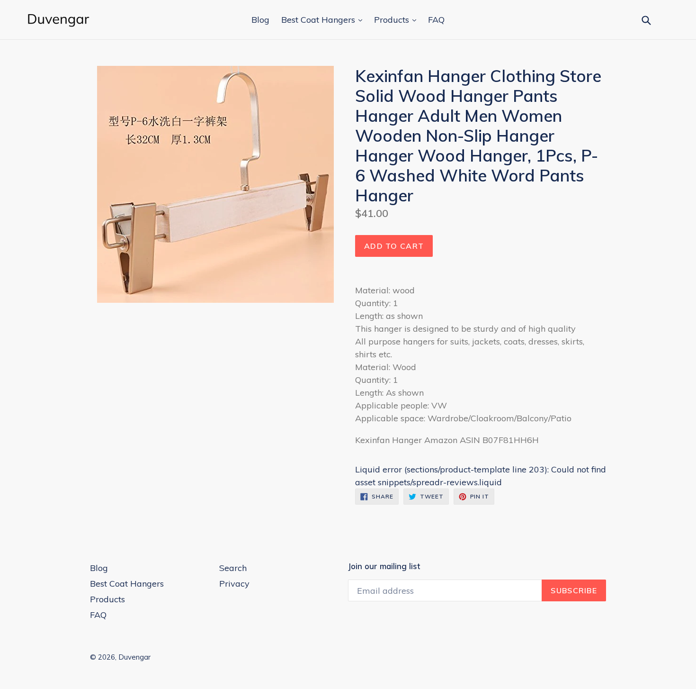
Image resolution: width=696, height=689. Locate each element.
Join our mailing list (384, 566)
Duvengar (134, 657)
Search (233, 567)
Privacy (234, 583)
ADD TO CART (394, 246)
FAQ (436, 19)
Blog (260, 19)
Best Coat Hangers (319, 19)
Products (392, 19)
